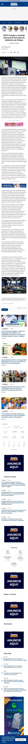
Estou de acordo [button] (20, 739)
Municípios (8, 624)
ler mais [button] (4, 741)
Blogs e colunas (10, 594)
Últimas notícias (10, 477)
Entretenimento (18, 22)
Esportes (10, 22)
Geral (4, 22)
